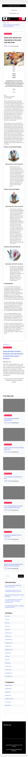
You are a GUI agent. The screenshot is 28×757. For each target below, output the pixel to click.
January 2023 (8, 669)
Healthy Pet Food (7, 347)
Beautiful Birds (7, 33)
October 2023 (8, 646)
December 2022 (8, 673)
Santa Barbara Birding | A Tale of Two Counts (12, 535)
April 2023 (7, 659)
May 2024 (7, 622)
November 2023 (8, 642)
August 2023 (8, 652)
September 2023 (9, 649)
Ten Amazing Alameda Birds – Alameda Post (12, 419)
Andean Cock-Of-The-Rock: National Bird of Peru (14, 448)
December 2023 (8, 639)
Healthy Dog (14, 10)
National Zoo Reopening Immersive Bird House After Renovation (13, 565)
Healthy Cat (7, 692)
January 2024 (8, 636)
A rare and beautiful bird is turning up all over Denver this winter (13, 506)
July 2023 (7, 656)
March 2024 (7, 629)
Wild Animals (8, 705)
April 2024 (7, 626)
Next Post (5, 344)
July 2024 (7, 619)
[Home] (5, 18)
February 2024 (8, 632)
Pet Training (8, 702)
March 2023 (7, 663)
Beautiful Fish (8, 688)
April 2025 (7, 616)
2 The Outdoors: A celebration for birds (13, 477)
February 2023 (8, 666)
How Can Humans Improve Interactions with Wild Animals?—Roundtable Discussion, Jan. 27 (13, 601)
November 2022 (8, 676)
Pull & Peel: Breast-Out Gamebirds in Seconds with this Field (12, 40)
